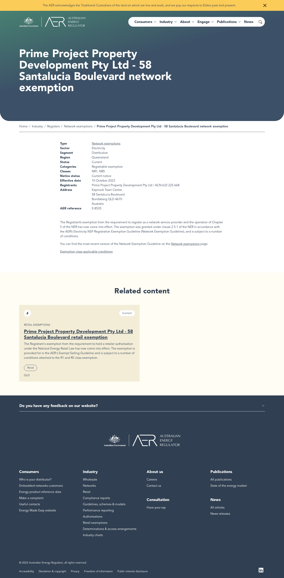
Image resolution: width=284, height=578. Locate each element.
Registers (53, 126)
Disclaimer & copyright (52, 571)
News (248, 22)
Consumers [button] (143, 22)
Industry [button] (166, 22)
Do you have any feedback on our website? (58, 405)
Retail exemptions (95, 523)
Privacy (75, 571)
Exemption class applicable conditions (86, 252)
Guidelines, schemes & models (104, 504)
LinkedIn (261, 569)
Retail (86, 492)
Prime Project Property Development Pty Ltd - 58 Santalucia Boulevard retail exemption (78, 334)
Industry (37, 126)
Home (23, 126)
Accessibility (26, 571)
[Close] (265, 5)
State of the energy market (228, 486)
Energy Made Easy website (37, 510)
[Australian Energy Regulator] (52, 22)
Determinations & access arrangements (109, 529)
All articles (217, 507)
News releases (220, 514)
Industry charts (93, 535)
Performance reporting (98, 510)
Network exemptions (78, 126)
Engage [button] (203, 22)
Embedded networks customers (41, 486)
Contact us (154, 486)
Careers (152, 480)
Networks (89, 486)
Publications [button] (227, 22)
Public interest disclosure (132, 571)
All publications (221, 480)
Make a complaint (31, 498)
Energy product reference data (40, 492)
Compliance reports (96, 498)
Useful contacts (29, 504)
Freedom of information (98, 571)
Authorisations (92, 517)
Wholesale (90, 480)
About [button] (185, 22)
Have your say (156, 507)
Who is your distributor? (35, 480)
